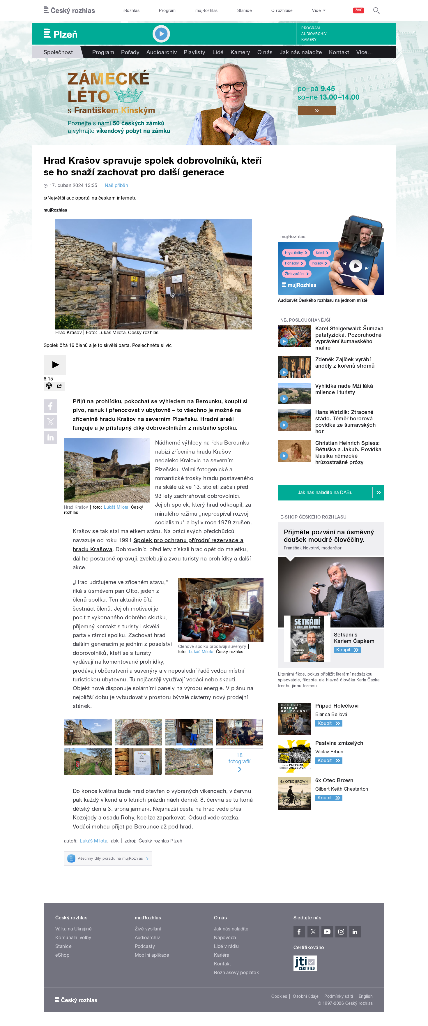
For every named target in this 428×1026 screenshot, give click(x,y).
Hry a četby (294, 253)
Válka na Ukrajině (73, 929)
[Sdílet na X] (50, 422)
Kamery (308, 40)
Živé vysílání (294, 274)
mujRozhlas (206, 10)
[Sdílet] (59, 386)
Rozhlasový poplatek (236, 972)
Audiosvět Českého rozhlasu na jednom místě (322, 300)
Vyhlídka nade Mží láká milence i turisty (344, 389)
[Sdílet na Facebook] (50, 406)
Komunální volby (73, 937)
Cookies (279, 996)
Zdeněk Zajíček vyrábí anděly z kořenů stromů (345, 362)
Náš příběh (116, 185)
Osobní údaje (306, 996)
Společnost (58, 52)
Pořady (130, 52)
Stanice (244, 10)
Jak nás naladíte (301, 52)
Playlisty (194, 52)
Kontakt (339, 52)
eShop (62, 955)
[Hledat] (376, 10)
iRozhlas (131, 10)
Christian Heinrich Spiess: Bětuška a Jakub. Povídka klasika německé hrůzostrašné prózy (348, 452)
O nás (265, 52)
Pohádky (292, 263)
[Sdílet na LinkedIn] (50, 437)
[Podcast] (49, 386)
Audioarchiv (313, 34)
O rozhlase (282, 10)
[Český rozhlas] (69, 10)
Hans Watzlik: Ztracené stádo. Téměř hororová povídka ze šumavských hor (345, 421)
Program (167, 10)
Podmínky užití (338, 996)
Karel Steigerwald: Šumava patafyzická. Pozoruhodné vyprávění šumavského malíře (349, 338)
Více (364, 52)
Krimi (320, 253)
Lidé (218, 52)
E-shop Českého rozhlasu (313, 517)
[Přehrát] (55, 365)
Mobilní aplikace (152, 955)
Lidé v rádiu (226, 946)
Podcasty (145, 946)
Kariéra (221, 955)
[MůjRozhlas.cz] (55, 211)
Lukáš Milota (112, 332)
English (366, 996)
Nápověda (225, 937)
